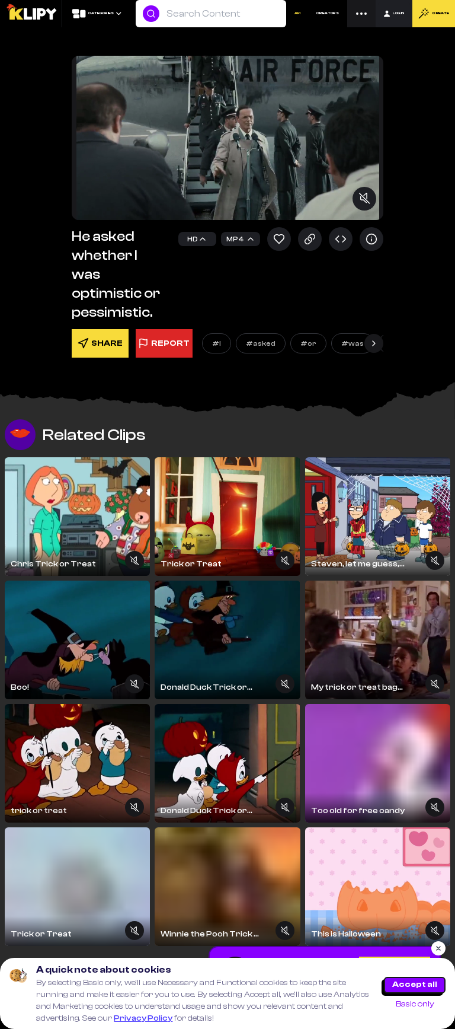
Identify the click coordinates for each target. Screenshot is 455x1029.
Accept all (414, 984)
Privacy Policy (143, 1018)
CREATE (440, 13)
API (297, 13)
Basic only (415, 1004)
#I (216, 343)
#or (308, 343)
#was (352, 343)
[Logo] (31, 13)
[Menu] (361, 13)
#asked (260, 343)
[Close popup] (438, 948)
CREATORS (327, 13)
